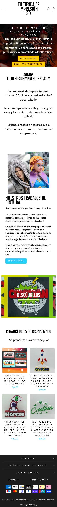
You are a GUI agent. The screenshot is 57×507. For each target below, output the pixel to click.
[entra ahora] (28, 296)
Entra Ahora (16, 261)
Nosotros (27, 458)
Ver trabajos (28, 58)
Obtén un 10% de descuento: (27, 465)
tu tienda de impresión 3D (28, 9)
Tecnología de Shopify (28, 504)
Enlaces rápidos (28, 473)
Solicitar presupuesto (28, 64)
